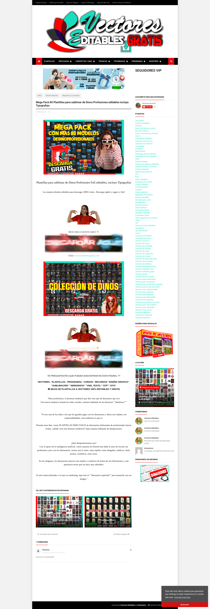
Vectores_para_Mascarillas (145, 297)
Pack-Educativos (141, 205)
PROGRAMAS (137, 61)
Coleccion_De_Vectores (144, 144)
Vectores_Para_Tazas (143, 310)
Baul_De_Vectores (142, 131)
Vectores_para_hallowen (144, 295)
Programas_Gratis (142, 215)
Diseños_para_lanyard (143, 172)
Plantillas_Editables (142, 213)
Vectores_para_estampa (144, 292)
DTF (136, 174)
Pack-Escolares (141, 208)
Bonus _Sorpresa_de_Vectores (146, 133)
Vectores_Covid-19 (142, 241)
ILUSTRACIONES (141, 187)
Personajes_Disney (142, 210)
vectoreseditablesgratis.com (87, 255)
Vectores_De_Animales (143, 246)
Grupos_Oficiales (141, 185)
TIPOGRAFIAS (119, 61)
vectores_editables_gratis (144, 272)
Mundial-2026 (140, 202)
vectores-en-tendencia (143, 315)
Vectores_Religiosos (142, 312)
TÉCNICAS (103, 61)
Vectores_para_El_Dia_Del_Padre (147, 287)
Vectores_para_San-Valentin (146, 305)
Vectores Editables (151, 418)
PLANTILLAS (49, 61)
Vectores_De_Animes (143, 248)
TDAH (137, 220)
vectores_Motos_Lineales (144, 277)
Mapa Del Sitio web (103, 3)
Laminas (138, 190)
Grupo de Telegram (72, 3)
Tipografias (139, 228)
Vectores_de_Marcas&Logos (146, 259)
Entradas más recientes (49, 534)
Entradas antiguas (121, 534)
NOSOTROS (153, 61)
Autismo (138, 126)
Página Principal (41, 3)
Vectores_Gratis (141, 274)
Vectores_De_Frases (142, 256)
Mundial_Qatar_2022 (143, 200)
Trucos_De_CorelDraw (143, 236)
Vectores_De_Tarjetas (143, 264)
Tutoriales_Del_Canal (143, 238)
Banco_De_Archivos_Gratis (145, 128)
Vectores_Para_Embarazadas (146, 289)
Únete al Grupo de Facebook (121, 3)
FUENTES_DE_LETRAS (143, 182)
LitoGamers (141, 605)
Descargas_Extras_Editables (146, 156)
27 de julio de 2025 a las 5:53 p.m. (53, 552)
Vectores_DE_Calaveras (144, 254)
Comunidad (139, 146)
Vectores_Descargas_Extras (145, 266)
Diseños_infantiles (142, 169)
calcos (137, 136)
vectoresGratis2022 (142, 318)
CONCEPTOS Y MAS (83, 61)
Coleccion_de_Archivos (143, 141)
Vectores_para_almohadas (145, 279)
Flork (137, 177)
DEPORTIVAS (140, 151)
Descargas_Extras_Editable (145, 154)
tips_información (141, 231)
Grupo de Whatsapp (88, 3)
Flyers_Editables (141, 179)
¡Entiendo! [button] (184, 605)
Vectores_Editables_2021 (144, 269)
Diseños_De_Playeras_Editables (147, 164)
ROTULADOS (64, 61)
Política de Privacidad (56, 3)
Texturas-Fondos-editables (145, 225)
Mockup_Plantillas (142, 197)
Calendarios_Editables (143, 138)
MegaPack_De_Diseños (71, 95)
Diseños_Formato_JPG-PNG (146, 167)
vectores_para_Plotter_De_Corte (147, 302)
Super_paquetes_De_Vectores (146, 218)
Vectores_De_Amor (142, 243)
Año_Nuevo (139, 121)
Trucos (137, 233)
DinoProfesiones (52, 95)
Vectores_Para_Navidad (144, 300)
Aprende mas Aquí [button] (182, 597)
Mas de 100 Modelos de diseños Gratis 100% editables (154, 396)
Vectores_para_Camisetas (145, 282)
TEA (136, 223)
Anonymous (148, 448)
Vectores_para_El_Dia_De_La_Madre (148, 284)
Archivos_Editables (142, 123)
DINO (40, 95)
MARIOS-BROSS (141, 192)
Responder (131, 551)
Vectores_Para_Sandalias (144, 307)
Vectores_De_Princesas (144, 261)
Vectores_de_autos (142, 251)
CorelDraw (139, 149)
